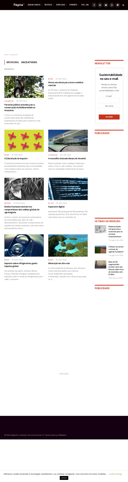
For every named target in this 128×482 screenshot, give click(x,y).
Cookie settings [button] (115, 474)
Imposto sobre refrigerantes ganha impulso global (20, 264)
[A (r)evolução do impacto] (24, 141)
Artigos (7, 203)
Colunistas (9, 101)
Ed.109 (50, 79)
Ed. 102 (51, 203)
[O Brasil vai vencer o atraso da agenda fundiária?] (100, 249)
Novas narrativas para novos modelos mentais (65, 84)
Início (6, 55)
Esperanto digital (56, 206)
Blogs (6, 260)
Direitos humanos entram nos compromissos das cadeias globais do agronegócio (21, 209)
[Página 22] (14, 5)
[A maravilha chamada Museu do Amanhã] (68, 141)
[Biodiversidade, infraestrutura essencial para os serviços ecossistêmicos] (100, 229)
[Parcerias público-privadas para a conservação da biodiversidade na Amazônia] (24, 87)
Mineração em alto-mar (59, 263)
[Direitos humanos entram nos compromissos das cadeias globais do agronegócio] (24, 189)
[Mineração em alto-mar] (68, 245)
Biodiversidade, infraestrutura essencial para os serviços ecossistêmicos (115, 231)
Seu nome (109, 106)
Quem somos (34, 5)
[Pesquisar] (123, 5)
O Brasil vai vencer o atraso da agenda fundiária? (116, 249)
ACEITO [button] (64, 478)
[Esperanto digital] (68, 189)
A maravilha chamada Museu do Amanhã (67, 158)
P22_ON (85, 5)
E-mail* (109, 96)
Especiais (60, 5)
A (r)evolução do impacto (16, 158)
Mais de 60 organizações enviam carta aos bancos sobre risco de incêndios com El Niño (115, 268)
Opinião (73, 5)
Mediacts (62, 435)
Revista (48, 5)
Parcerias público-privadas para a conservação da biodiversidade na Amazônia (19, 107)
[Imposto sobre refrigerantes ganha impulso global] (24, 245)
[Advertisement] (64, 31)
